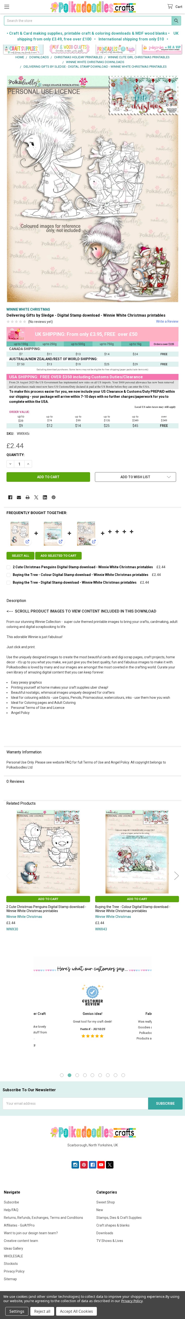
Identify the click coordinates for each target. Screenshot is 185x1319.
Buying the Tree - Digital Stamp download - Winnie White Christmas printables (75, 582)
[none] (92, 189)
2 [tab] (69, 1075)
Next (176, 875)
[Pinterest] (53, 497)
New (99, 1210)
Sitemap (10, 1279)
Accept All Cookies (76, 1311)
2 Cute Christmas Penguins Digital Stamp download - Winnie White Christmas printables (83, 567)
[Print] (27, 497)
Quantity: (16, 455)
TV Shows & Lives (109, 1241)
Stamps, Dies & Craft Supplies (119, 1218)
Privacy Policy (14, 1271)
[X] (36, 497)
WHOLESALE (13, 1256)
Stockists (11, 1264)
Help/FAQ (11, 1210)
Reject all (42, 1311)
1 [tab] (62, 1075)
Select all (20, 555)
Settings (16, 1311)
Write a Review (167, 321)
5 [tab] (92, 1075)
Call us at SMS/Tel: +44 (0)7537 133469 (93, 1153)
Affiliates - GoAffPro (19, 1225)
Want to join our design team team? (31, 1233)
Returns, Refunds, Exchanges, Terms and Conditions (43, 1218)
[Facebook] (10, 497)
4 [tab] (85, 1075)
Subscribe (11, 1202)
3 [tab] (77, 1075)
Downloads (104, 1233)
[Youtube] (101, 1165)
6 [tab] (100, 1075)
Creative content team (21, 1241)
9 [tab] (123, 1075)
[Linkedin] (45, 497)
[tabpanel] (92, 1024)
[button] (23, 50)
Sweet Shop (105, 1202)
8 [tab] (115, 1075)
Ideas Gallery (13, 1248)
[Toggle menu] (6, 6)
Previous (8, 875)
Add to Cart (48, 899)
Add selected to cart (58, 555)
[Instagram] (75, 1165)
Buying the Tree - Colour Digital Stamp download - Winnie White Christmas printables (80, 575)
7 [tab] (108, 1075)
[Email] (19, 497)
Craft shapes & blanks (113, 1225)
